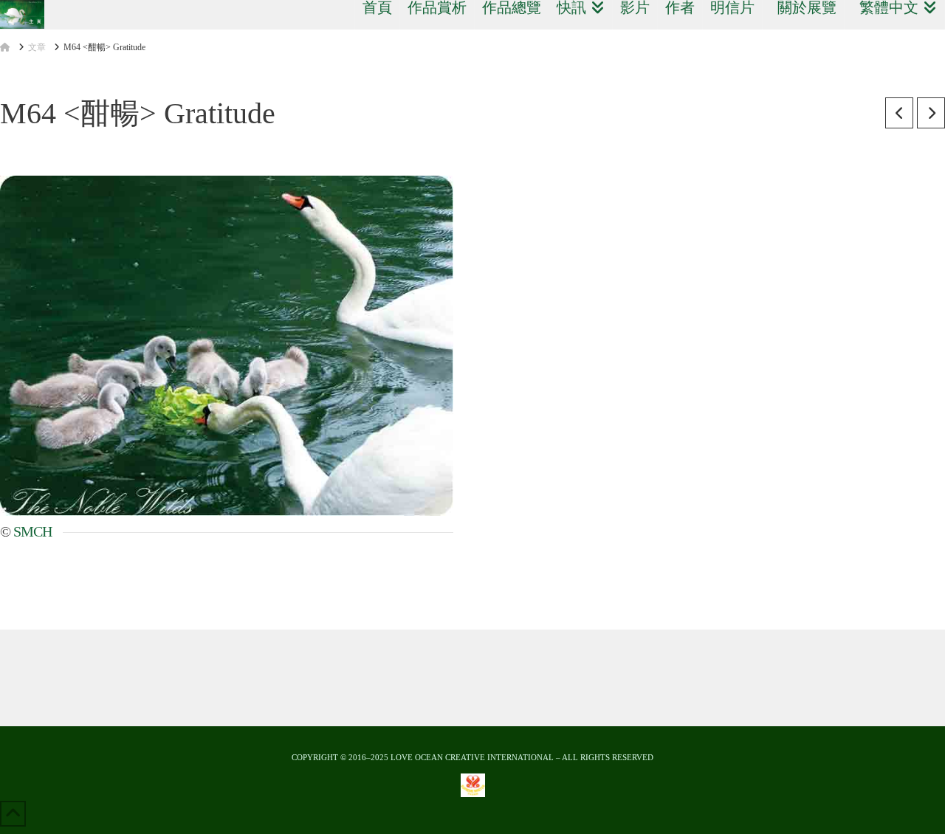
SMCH (32, 531)
